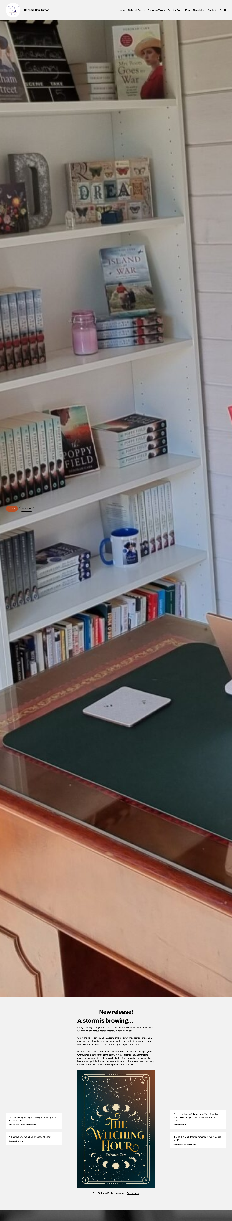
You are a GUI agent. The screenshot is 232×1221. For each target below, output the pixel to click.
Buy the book (133, 1193)
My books (26, 509)
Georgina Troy (155, 10)
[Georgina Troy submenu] (164, 10)
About (11, 509)
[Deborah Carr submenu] (144, 10)
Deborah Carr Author (36, 10)
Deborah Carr (135, 10)
